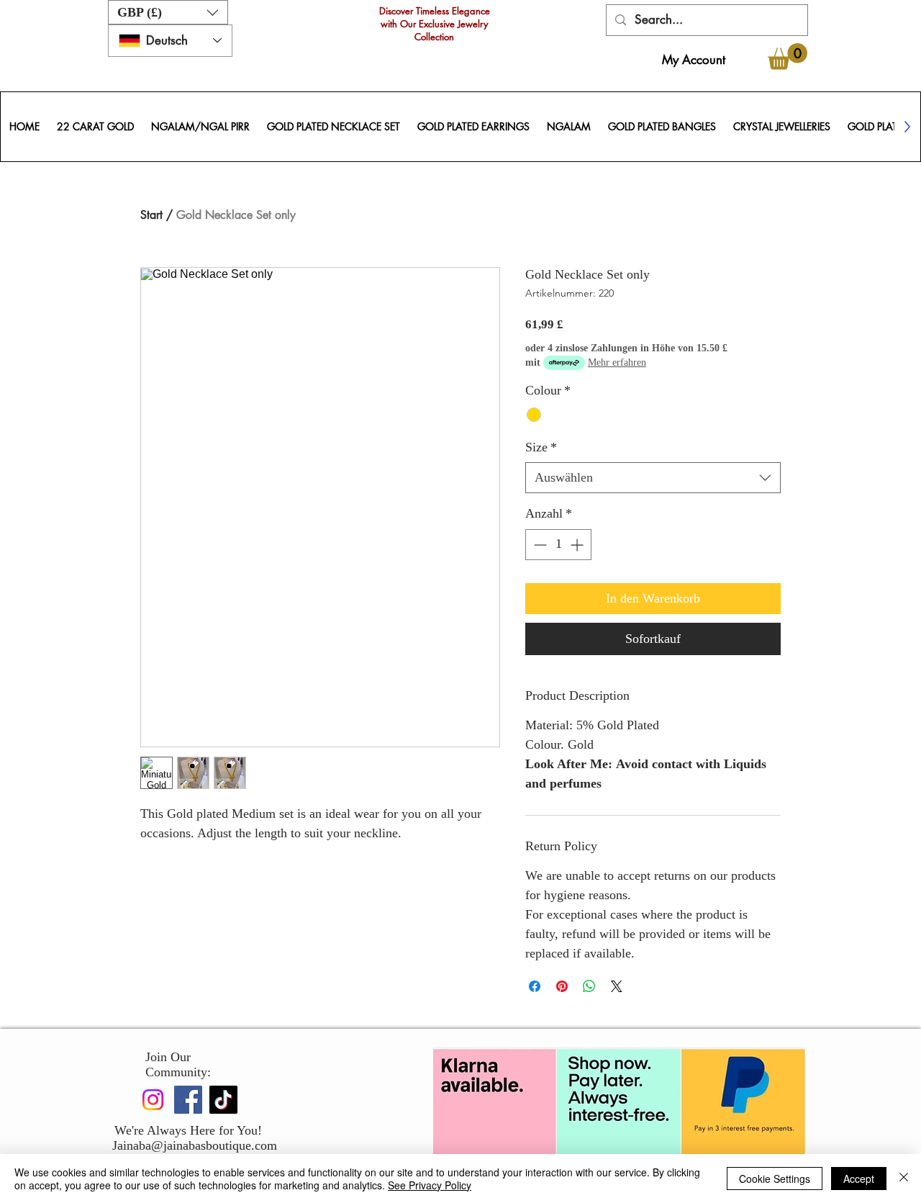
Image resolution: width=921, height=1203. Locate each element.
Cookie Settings (774, 1178)
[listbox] (168, 12)
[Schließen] (903, 1178)
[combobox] (653, 477)
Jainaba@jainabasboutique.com (194, 1145)
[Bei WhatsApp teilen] (589, 986)
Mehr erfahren (617, 362)
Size (541, 447)
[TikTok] (223, 1100)
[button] (168, 12)
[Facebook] (188, 1100)
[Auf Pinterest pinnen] (562, 986)
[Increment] (578, 544)
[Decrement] (538, 544)
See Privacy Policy (429, 1185)
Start (151, 214)
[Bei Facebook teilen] (534, 986)
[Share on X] (616, 986)
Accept (858, 1178)
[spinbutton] (558, 544)
